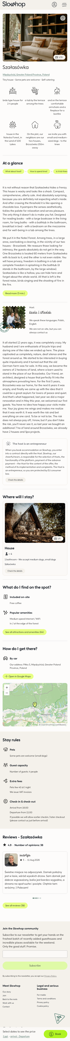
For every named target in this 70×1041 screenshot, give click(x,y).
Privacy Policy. (50, 976)
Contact (6, 1006)
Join (4, 995)
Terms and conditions (46, 998)
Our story (7, 992)
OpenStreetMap (48, 724)
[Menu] (64, 4)
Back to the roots (10, 999)
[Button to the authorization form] (54, 4)
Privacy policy (43, 1002)
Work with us (8, 1003)
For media (41, 995)
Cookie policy (43, 1006)
